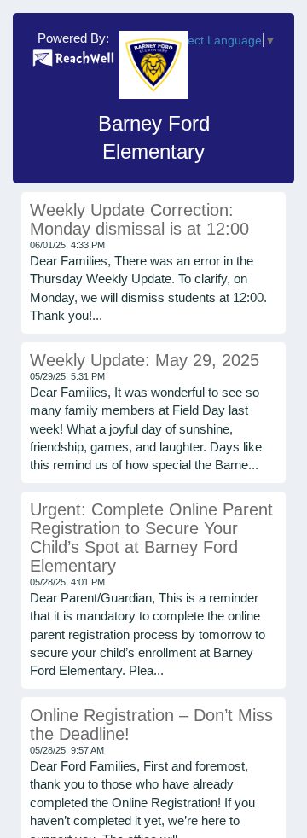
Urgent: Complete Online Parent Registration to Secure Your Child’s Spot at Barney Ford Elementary (151, 537)
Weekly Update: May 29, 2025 (144, 360)
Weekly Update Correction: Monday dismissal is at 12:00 (139, 219)
